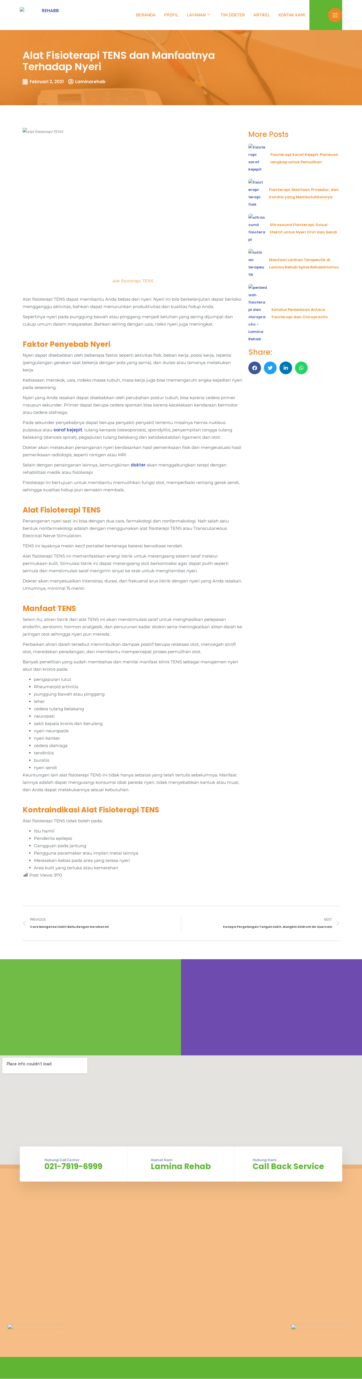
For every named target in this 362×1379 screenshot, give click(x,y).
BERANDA (146, 15)
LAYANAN (196, 15)
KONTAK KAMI (292, 15)
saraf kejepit (67, 430)
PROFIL (171, 15)
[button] (254, 368)
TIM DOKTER (233, 15)
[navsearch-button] (321, 14)
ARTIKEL (261, 15)
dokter (138, 465)
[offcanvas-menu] (335, 15)
